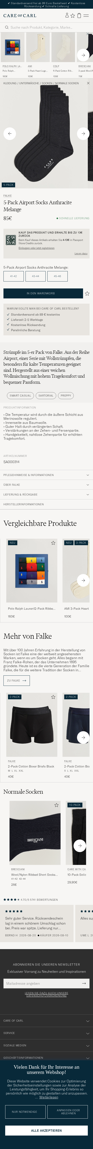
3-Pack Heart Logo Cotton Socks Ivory (37, 70)
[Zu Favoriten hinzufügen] (52, 544)
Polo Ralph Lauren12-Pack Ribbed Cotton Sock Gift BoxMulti (12, 70)
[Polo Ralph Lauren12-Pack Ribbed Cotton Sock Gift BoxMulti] (31, 605)
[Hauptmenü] (86, 15)
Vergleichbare (40, 523)
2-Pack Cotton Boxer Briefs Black (31, 766)
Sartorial (45, 395)
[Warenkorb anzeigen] (79, 15)
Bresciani (18, 869)
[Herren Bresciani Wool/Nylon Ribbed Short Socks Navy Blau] (35, 833)
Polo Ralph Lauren (12, 67)
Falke (7, 195)
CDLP (56, 66)
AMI (30, 66)
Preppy (66, 395)
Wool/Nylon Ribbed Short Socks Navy (33, 875)
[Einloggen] (67, 15)
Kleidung (9, 83)
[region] (46, 923)
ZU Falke (14, 680)
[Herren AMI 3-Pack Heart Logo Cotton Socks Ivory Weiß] (38, 47)
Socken (47, 83)
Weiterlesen (48, 1097)
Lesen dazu (81, 253)
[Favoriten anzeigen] (72, 15)
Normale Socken (67, 83)
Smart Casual (20, 395)
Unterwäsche (29, 83)
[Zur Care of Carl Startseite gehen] (19, 15)
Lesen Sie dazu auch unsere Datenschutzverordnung (46, 994)
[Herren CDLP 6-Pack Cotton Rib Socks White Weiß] (63, 47)
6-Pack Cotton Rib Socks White (62, 70)
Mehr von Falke (27, 636)
